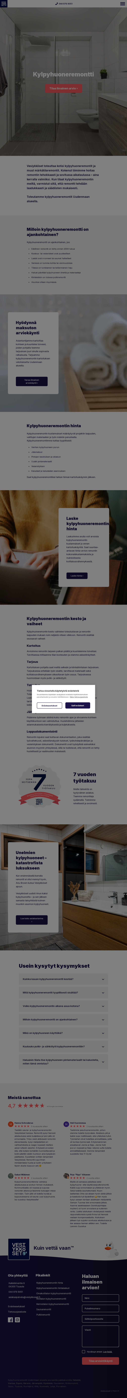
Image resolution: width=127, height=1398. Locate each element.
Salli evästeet (77, 705)
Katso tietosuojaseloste (79, 697)
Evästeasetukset (49, 706)
